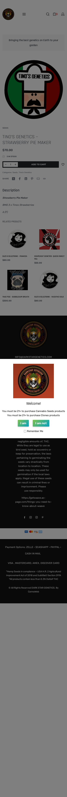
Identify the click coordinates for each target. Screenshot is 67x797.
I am (23, 423)
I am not (41, 423)
